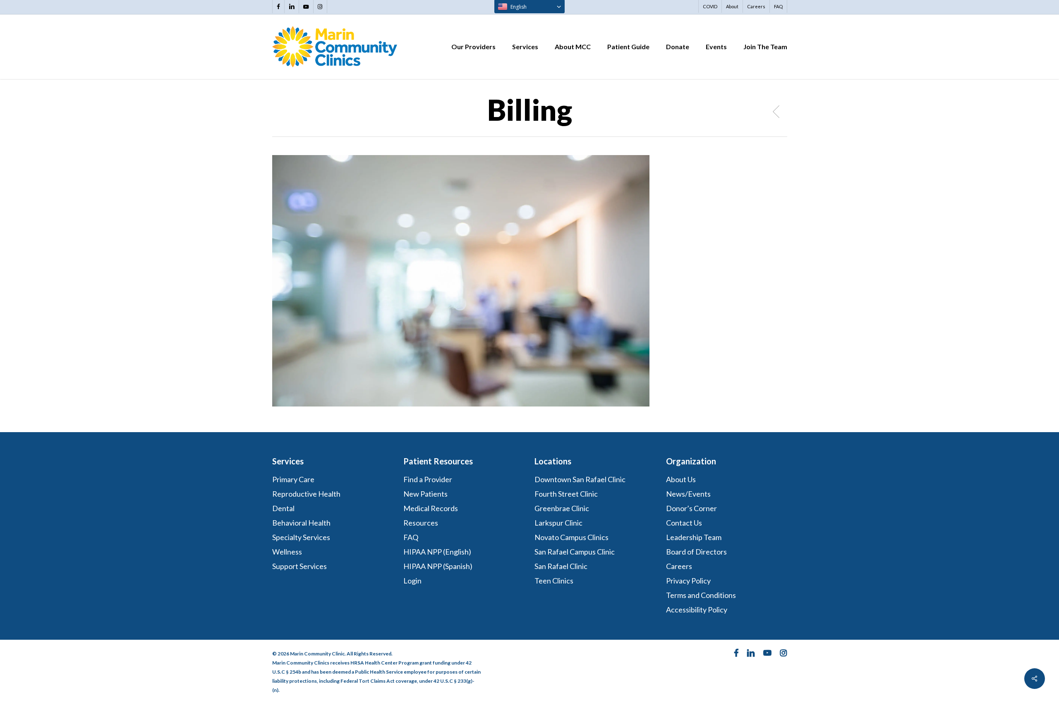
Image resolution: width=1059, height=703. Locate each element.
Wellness (287, 551)
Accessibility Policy (696, 609)
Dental (283, 508)
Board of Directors (696, 551)
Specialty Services (301, 537)
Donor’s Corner (691, 508)
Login (412, 580)
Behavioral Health (301, 522)
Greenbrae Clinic (561, 508)
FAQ (410, 537)
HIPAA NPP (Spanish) (437, 566)
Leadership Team (693, 537)
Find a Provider (427, 479)
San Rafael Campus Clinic (574, 551)
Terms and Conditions (701, 595)
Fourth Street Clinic (566, 493)
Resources (420, 522)
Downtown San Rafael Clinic (579, 479)
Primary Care (293, 479)
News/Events (688, 493)
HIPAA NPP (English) (437, 551)
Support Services (299, 566)
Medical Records (430, 508)
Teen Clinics (553, 580)
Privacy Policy (688, 580)
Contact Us (684, 522)
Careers (679, 566)
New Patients (425, 493)
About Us (681, 479)
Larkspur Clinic (558, 522)
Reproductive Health (306, 493)
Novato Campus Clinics (571, 537)
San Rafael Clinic (560, 566)
